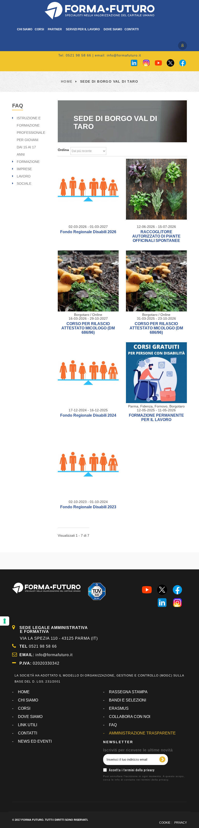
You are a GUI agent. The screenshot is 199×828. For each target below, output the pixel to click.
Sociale (24, 183)
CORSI (24, 708)
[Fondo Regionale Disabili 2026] (88, 189)
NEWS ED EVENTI (35, 741)
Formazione (28, 162)
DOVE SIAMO (30, 717)
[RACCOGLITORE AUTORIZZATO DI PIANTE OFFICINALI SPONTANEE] (156, 189)
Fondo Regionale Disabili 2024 (88, 415)
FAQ (17, 106)
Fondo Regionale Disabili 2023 (88, 507)
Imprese (24, 169)
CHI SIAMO (28, 700)
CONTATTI (27, 733)
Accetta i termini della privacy (131, 769)
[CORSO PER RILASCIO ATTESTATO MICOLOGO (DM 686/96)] (88, 280)
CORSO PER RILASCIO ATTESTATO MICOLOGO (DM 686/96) (88, 328)
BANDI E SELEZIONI (127, 700)
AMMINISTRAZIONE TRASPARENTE (142, 733)
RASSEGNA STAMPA (128, 692)
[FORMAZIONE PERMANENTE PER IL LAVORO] (156, 372)
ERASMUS (119, 708)
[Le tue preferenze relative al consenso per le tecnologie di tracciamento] (4, 621)
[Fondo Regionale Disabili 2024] (88, 372)
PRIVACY (180, 822)
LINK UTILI (27, 725)
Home (67, 81)
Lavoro (24, 176)
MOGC (166, 675)
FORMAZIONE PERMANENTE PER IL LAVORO (156, 417)
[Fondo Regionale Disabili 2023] (88, 464)
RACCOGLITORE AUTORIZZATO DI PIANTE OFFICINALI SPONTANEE (156, 236)
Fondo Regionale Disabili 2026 (88, 232)
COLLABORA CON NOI (129, 717)
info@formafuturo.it (124, 55)
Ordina (63, 150)
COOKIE (164, 822)
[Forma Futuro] (99, 11)
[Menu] (182, 45)
